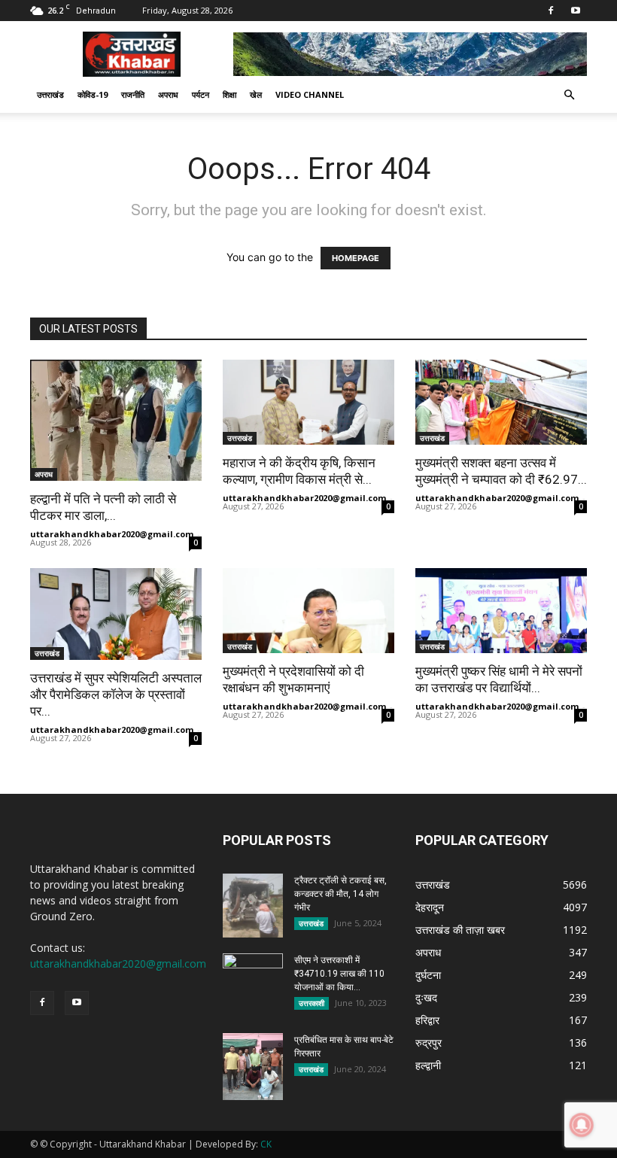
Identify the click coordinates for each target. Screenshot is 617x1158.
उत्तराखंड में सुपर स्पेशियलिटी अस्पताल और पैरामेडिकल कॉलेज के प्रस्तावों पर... (116, 694)
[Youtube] (575, 10)
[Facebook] (550, 10)
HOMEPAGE (355, 258)
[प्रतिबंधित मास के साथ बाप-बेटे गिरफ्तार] (253, 1066)
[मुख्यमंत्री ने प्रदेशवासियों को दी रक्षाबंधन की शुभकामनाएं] (308, 610)
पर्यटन (200, 94)
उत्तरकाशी (311, 1003)
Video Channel (309, 94)
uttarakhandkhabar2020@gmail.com (111, 533)
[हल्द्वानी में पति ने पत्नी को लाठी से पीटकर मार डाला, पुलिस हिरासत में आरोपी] (116, 420)
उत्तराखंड (50, 94)
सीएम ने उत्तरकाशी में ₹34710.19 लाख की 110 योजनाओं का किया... (339, 973)
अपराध (168, 94)
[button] (569, 95)
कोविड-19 (93, 94)
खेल (256, 94)
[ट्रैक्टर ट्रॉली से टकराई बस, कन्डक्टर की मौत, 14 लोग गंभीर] (253, 906)
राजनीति (132, 94)
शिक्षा (229, 94)
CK (266, 1144)
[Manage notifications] (582, 1125)
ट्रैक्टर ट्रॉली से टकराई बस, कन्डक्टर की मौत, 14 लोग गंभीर (340, 894)
